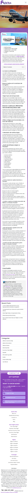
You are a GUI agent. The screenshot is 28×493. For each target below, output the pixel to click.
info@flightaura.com (16, 487)
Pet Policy (14, 458)
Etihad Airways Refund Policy (9, 315)
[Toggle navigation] (25, 2)
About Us (14, 413)
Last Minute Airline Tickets (14, 462)
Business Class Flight (14, 428)
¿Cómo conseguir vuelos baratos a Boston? (14, 64)
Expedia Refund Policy (14, 415)
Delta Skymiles (6, 347)
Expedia (4, 352)
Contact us (14, 417)
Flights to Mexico (14, 441)
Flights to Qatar (14, 451)
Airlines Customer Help (8, 340)
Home (2, 17)
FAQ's (14, 419)
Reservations (14, 436)
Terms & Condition (5, 492)
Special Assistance (14, 456)
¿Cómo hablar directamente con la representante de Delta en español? (11, 306)
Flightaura (7, 286)
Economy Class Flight (7, 350)
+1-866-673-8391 (20, 56)
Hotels (4, 357)
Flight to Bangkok (14, 443)
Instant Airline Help (7, 359)
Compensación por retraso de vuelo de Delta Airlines (13, 310)
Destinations (14, 434)
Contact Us (8, 390)
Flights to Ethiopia (14, 447)
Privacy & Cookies (14, 492)
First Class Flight (14, 426)
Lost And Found (14, 460)
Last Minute (5, 361)
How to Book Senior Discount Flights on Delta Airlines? (13, 318)
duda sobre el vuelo (10, 274)
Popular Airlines (14, 464)
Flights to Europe (14, 449)
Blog (6, 17)
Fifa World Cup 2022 (7, 354)
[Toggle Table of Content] (23, 67)
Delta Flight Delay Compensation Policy (12, 313)
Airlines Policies (6, 345)
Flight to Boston (14, 445)
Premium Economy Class (14, 430)
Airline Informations (7, 343)
